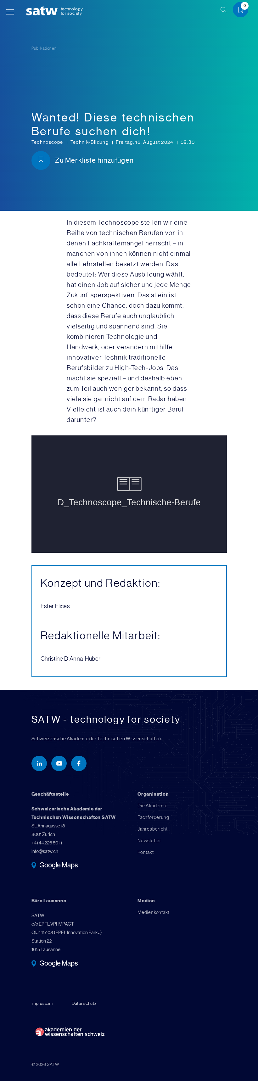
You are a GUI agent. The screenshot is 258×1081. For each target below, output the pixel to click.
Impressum (42, 1003)
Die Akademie (152, 806)
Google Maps (58, 865)
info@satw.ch (44, 851)
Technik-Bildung (90, 142)
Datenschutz (84, 1003)
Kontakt (145, 852)
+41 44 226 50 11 (46, 843)
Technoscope (47, 142)
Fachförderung (153, 817)
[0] (243, 11)
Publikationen (44, 48)
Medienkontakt (153, 912)
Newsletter (149, 840)
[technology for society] (43, 11)
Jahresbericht (152, 829)
